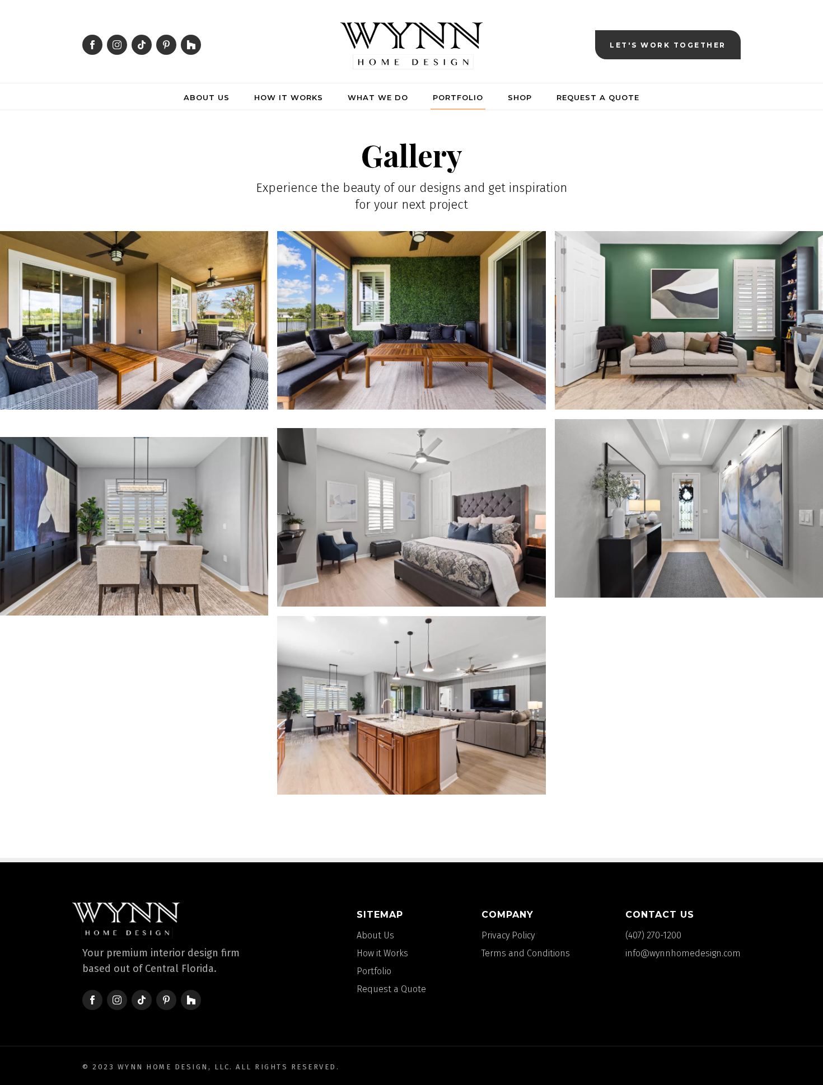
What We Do (378, 97)
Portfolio (458, 97)
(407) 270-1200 (653, 935)
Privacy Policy (508, 935)
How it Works (288, 97)
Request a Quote (598, 97)
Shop (520, 97)
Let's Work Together (668, 45)
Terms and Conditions (525, 953)
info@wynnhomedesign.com (683, 953)
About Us (207, 97)
